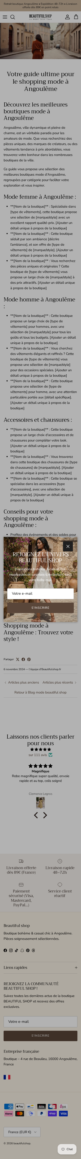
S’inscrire (41, 608)
